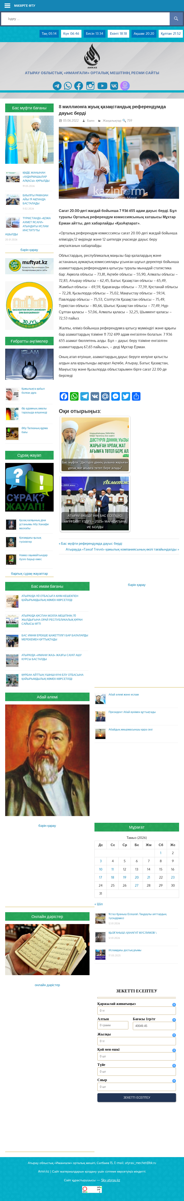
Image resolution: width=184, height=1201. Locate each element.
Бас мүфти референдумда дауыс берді (91, 543)
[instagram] (90, 90)
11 (113, 869)
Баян (90, 120)
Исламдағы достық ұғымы (125, 950)
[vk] (114, 90)
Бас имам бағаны (47, 586)
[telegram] (57, 90)
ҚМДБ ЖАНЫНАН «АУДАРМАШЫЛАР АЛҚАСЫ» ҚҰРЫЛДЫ (36, 176)
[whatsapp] (68, 90)
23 (173, 877)
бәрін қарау (29, 250)
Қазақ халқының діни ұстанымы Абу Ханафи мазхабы (34, 524)
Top (173, 1190)
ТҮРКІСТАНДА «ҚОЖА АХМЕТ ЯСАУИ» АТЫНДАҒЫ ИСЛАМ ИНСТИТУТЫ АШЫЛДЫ (28, 226)
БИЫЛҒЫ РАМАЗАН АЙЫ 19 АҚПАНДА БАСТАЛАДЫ (35, 199)
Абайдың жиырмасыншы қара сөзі (131, 729)
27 (136, 885)
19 (124, 877)
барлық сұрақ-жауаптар (29, 573)
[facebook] (78, 90)
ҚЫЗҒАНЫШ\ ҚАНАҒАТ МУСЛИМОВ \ (133, 932)
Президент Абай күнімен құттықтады (132, 712)
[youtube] (102, 90)
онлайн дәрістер (47, 985)
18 (112, 877)
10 (100, 869)
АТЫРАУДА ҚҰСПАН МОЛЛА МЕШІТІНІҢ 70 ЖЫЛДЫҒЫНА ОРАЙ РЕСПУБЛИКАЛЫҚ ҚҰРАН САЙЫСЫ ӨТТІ (52, 619)
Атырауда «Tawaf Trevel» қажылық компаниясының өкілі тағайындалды (121, 549)
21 (148, 877)
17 (100, 877)
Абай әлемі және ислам (124, 694)
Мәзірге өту (24, 5)
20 (137, 877)
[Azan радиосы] (125, 90)
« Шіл (98, 904)
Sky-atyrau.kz (110, 1180)
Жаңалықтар (112, 120)
